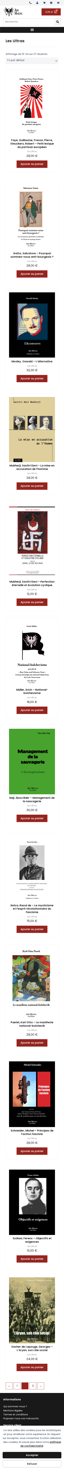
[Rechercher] (57, 22)
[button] (32, 30)
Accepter (32, 1455)
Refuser (32, 1464)
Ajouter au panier (32, 164)
